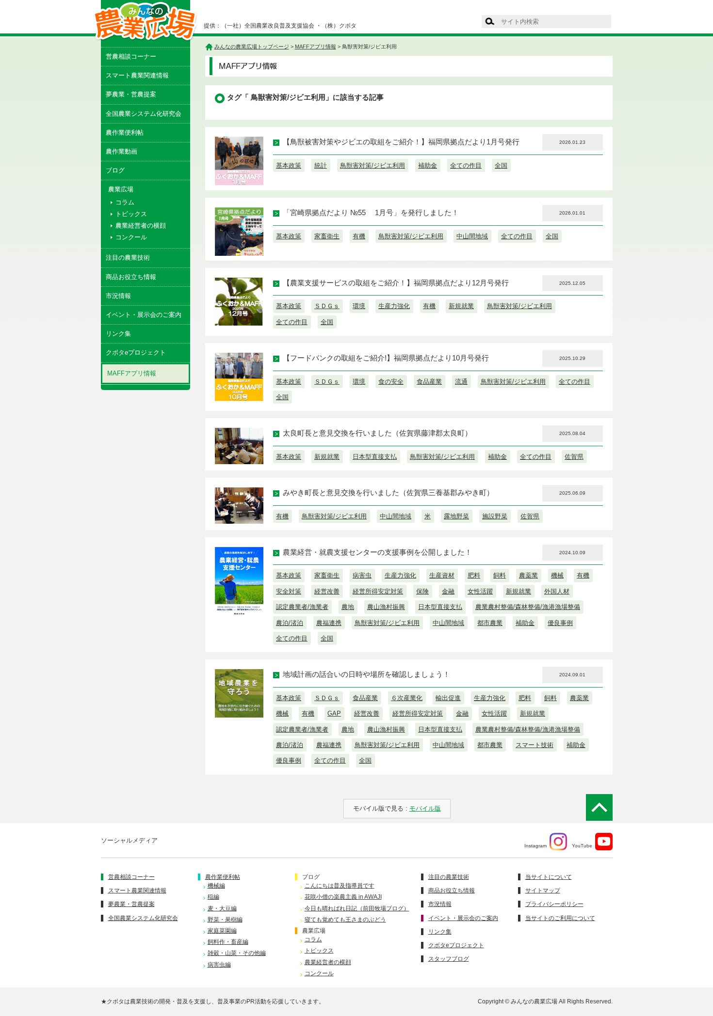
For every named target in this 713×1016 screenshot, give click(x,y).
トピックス (131, 214)
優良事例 (560, 622)
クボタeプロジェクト (136, 352)
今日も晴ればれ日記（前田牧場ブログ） (357, 908)
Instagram (535, 845)
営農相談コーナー (131, 56)
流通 (461, 381)
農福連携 (328, 622)
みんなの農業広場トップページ (251, 46)
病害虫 (362, 575)
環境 (359, 306)
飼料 (499, 575)
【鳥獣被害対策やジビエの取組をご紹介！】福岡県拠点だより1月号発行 (401, 142)
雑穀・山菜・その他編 (237, 953)
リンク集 (118, 333)
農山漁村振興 (386, 606)
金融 (448, 591)
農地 (347, 606)
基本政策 (288, 165)
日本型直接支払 (375, 456)
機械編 (216, 885)
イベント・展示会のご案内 (143, 314)
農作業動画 (121, 151)
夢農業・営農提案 (131, 94)
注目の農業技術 (128, 257)
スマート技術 (534, 745)
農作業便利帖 (125, 132)
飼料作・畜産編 (228, 941)
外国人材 (556, 591)
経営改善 (327, 591)
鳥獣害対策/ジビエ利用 (372, 165)
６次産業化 (406, 698)
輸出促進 (448, 698)
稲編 (213, 896)
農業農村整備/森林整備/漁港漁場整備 (527, 606)
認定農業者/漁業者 (302, 606)
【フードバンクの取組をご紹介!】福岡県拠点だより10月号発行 (386, 358)
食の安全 (391, 381)
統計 (320, 165)
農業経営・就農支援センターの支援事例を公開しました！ (377, 552)
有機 (359, 236)
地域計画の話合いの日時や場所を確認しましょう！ (366, 674)
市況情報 (118, 295)
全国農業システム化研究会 (143, 113)
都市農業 (489, 622)
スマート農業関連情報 (137, 75)
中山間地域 (472, 236)
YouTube (582, 845)
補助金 (427, 165)
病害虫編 (219, 964)
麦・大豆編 (222, 908)
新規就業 (461, 306)
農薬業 (528, 575)
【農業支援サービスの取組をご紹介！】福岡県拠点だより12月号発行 (396, 283)
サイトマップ (542, 890)
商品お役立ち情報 (131, 277)
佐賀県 (574, 456)
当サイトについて (548, 877)
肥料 (474, 575)
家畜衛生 (327, 236)
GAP (334, 713)
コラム (124, 202)
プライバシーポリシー (554, 904)
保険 (422, 591)
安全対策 (288, 591)
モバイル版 (425, 808)
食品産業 (429, 381)
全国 (501, 165)
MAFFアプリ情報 (131, 373)
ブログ (115, 170)
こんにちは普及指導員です (339, 885)
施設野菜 (494, 516)
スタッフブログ (448, 958)
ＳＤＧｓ (327, 306)
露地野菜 (456, 516)
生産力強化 (394, 306)
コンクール (131, 237)
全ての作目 (466, 165)
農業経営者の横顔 (140, 225)
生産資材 (441, 575)
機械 (557, 575)
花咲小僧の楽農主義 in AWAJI (343, 896)
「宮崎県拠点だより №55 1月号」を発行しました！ (371, 213)
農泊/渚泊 (289, 622)
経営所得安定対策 (378, 591)
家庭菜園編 (222, 930)
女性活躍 (480, 591)
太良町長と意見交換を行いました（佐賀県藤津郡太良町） (377, 433)
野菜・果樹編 (225, 919)
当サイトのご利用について (560, 918)
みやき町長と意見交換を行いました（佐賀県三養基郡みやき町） (388, 493)
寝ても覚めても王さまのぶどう (345, 919)
